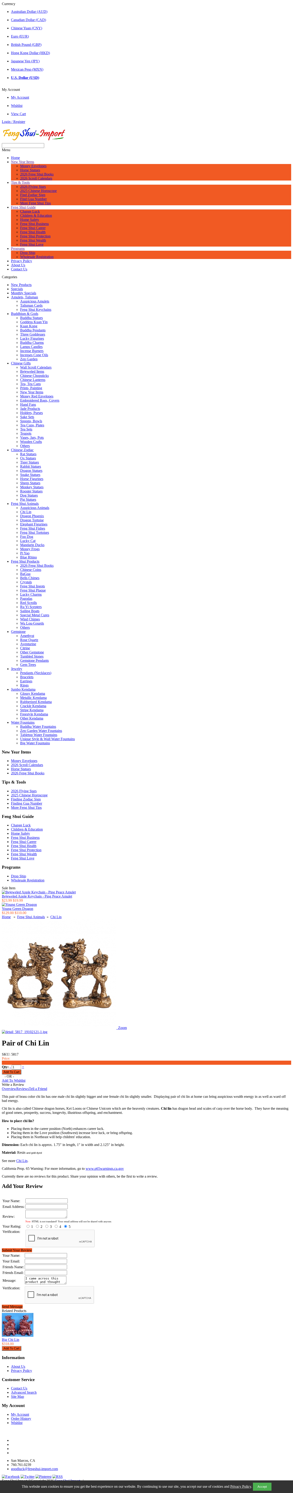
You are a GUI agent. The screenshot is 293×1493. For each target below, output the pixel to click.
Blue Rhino (28, 557)
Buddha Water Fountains (38, 726)
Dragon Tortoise (32, 520)
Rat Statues (28, 454)
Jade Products (30, 409)
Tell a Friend (38, 1089)
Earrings (26, 681)
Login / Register (13, 122)
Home (15, 158)
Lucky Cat (27, 541)
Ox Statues (28, 458)
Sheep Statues (30, 483)
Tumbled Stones (31, 656)
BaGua (25, 574)
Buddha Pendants (33, 330)
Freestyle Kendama (34, 714)
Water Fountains (23, 722)
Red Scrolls (28, 603)
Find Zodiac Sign (32, 195)
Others (25, 446)
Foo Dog (26, 537)
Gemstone (18, 632)
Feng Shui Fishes (32, 528)
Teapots (25, 433)
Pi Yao (25, 553)
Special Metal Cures (34, 615)
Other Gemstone (32, 652)
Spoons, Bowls (31, 421)
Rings (24, 685)
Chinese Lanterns (32, 380)
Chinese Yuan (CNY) (26, 28)
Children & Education (36, 215)
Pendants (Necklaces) (35, 673)
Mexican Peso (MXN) (27, 69)
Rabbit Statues (30, 466)
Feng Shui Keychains (35, 309)
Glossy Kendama (32, 693)
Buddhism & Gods (24, 314)
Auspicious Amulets (34, 301)
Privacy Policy (240, 1486)
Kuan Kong (28, 326)
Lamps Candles (31, 347)
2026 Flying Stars (33, 187)
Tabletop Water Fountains (38, 735)
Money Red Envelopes (36, 396)
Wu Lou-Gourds (32, 623)
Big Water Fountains (35, 743)
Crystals (26, 582)
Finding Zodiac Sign (26, 799)
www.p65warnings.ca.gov (105, 1168)
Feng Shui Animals (25, 504)
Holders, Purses (31, 413)
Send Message (12, 1307)
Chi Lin (25, 512)
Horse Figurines (31, 479)
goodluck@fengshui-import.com (34, 1469)
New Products (21, 285)
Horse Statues (30, 170)
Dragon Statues (31, 471)
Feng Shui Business (34, 224)
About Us (18, 265)
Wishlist (16, 106)
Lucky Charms (31, 594)
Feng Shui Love (31, 244)
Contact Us (19, 269)
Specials (17, 289)
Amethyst (27, 636)
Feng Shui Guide (23, 207)
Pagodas (26, 599)
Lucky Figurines (32, 338)
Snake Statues (30, 475)
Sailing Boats (29, 611)
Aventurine (28, 644)
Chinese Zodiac (22, 450)
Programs (18, 248)
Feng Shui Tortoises (34, 532)
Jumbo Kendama (23, 689)
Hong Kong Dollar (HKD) (30, 53)
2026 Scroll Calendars (36, 178)
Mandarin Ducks (32, 545)
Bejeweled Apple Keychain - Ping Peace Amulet (37, 896)
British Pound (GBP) (26, 45)
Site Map (17, 1396)
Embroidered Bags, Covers (39, 400)
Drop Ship (27, 253)
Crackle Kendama (33, 706)
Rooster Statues (31, 491)
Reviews (22, 1089)
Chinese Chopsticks (34, 376)
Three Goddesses (32, 334)
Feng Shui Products (25, 561)
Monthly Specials (23, 293)
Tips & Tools (20, 182)
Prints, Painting (31, 388)
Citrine (25, 648)
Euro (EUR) (20, 36)
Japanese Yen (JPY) (25, 61)
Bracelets (26, 677)
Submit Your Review (17, 1250)
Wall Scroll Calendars (36, 367)
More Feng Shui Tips (35, 203)
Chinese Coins (30, 570)
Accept (262, 1486)
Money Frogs (30, 549)
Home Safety (29, 220)
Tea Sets (26, 429)
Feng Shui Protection (35, 236)
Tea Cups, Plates (32, 425)
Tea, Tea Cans (30, 384)
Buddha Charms (32, 343)
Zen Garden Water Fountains (41, 731)
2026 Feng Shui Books (37, 174)
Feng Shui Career (33, 228)
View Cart (18, 114)
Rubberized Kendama (36, 702)
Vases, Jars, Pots (32, 437)
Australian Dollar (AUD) (29, 12)
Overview (9, 1089)
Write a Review (13, 1085)
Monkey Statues (31, 487)
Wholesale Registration (37, 257)
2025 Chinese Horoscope (38, 191)
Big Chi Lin (10, 1340)
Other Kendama (31, 718)
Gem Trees (28, 665)
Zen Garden (29, 359)
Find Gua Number (33, 199)
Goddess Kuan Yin (34, 322)
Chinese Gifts (21, 363)
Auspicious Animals (34, 508)
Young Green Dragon (17, 909)
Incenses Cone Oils (34, 355)
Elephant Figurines (33, 524)
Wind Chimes (30, 619)
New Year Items (22, 162)
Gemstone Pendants (34, 660)
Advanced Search (24, 1392)
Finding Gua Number (26, 803)
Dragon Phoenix (32, 516)
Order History (21, 1419)
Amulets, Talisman (24, 297)
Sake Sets (27, 417)
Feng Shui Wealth (33, 240)
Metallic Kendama (33, 698)
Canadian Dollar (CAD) (28, 20)
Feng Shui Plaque (33, 590)
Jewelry (16, 669)
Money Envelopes (33, 166)
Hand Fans (28, 404)
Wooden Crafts (31, 442)
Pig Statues (28, 499)
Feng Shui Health (33, 232)
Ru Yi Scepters (31, 607)
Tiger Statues (29, 462)
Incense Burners (31, 351)
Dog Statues (29, 495)
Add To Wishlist (13, 1080)
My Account (20, 97)
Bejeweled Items (32, 371)
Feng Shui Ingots (32, 586)
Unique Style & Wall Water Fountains (47, 739)
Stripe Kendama (31, 710)
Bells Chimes (29, 578)
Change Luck (30, 211)
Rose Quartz (29, 640)
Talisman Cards (31, 305)
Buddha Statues (31, 318)
